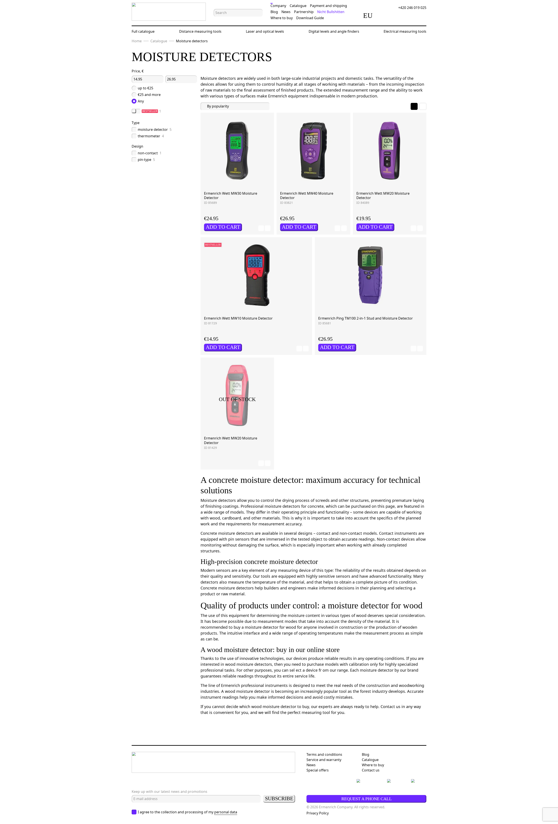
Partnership (304, 11)
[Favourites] (395, 15)
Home (137, 41)
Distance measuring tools (200, 31)
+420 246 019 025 (412, 7)
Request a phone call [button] (366, 798)
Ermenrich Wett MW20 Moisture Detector (383, 195)
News (286, 11)
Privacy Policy (317, 813)
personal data (225, 812)
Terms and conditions (324, 754)
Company (278, 5)
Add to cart (223, 227)
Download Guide (310, 17)
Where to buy (281, 17)
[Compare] (383, 15)
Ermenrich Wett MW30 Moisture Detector (230, 195)
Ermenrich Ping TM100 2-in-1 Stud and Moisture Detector (365, 318)
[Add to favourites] (261, 228)
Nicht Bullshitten (330, 11)
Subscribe (279, 798)
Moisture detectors (192, 41)
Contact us (370, 770)
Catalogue (298, 5)
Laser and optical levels (265, 31)
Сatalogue (370, 759)
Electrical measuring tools (405, 31)
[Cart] (407, 15)
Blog (274, 11)
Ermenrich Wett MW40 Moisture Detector (306, 195)
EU (368, 15)
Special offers (317, 770)
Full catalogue (143, 31)
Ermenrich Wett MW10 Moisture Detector (238, 318)
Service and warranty (323, 759)
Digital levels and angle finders (334, 31)
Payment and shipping (328, 5)
